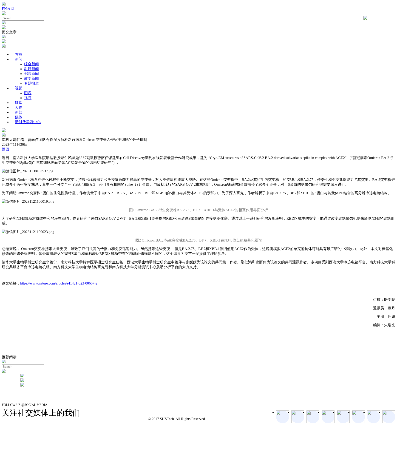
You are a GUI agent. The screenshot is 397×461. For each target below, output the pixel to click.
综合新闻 (31, 64)
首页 (18, 54)
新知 (18, 112)
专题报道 (31, 83)
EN (4, 9)
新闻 (18, 59)
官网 (10, 9)
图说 (27, 93)
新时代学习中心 (28, 122)
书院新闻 (31, 74)
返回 (5, 149)
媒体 (18, 117)
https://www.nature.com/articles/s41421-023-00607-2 (58, 283)
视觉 (18, 88)
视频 (27, 98)
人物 (18, 107)
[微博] (373, 416)
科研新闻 (31, 69)
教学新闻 (31, 78)
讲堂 (18, 103)
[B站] (358, 416)
